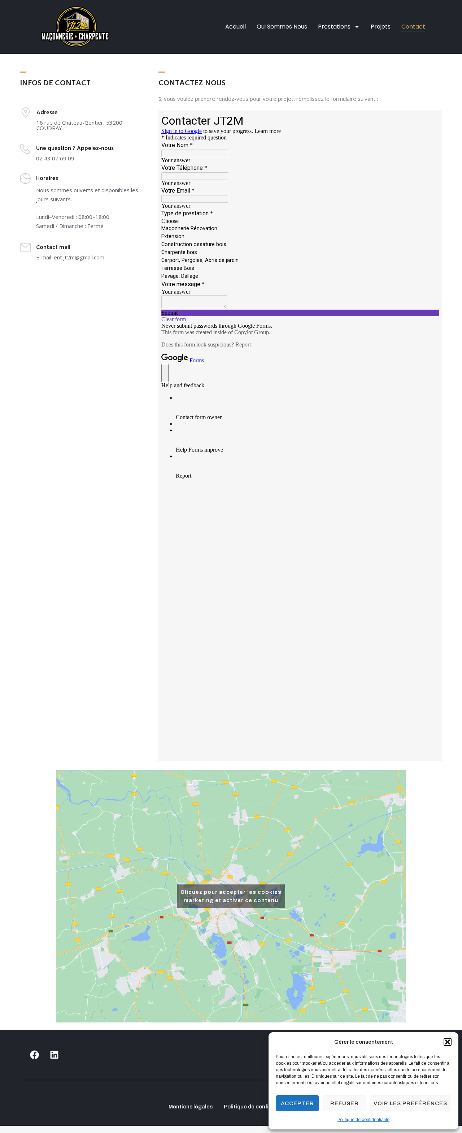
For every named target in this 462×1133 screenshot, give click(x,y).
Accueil (235, 26)
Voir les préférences (410, 1103)
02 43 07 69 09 (55, 158)
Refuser (344, 1103)
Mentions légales (191, 1107)
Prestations (334, 26)
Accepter (297, 1103)
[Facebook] (34, 1055)
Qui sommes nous (282, 26)
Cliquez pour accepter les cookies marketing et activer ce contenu (231, 896)
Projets (381, 26)
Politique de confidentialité (363, 1119)
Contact (413, 26)
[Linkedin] (54, 1055)
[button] (447, 1042)
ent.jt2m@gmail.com (79, 257)
